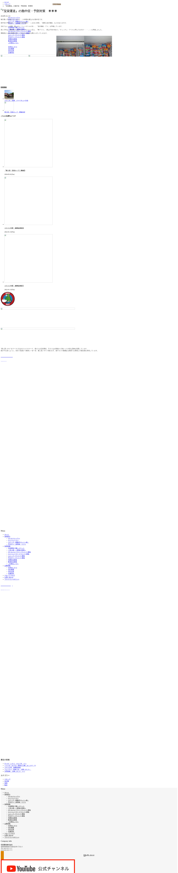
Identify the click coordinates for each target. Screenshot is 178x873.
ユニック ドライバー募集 (16, 35)
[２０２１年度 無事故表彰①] (28, 282)
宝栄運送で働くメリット (16, 27)
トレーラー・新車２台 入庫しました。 (17, 769)
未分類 (6, 781)
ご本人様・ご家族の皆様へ (17, 29)
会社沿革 (11, 50)
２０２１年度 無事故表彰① (14, 286)
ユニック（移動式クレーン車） (18, 21)
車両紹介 (7, 15)
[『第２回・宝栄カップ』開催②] (28, 166)
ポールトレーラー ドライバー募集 (19, 31)
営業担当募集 (12, 39)
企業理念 (11, 52)
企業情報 (7, 45)
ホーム (6, 13)
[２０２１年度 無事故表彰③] (28, 224)
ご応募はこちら (13, 43)
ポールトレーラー (14, 17)
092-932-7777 (57, 4)
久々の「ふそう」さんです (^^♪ (15, 763)
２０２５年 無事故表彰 (12, 767)
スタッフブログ (9, 54)
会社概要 (11, 49)
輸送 (5, 785)
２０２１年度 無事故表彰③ (14, 228)
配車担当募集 (12, 41)
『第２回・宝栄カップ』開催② (14, 170)
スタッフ (4, 87)
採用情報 (7, 25)
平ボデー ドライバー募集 (16, 37)
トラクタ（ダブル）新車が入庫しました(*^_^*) (20, 765)
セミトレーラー (13, 19)
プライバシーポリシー (11, 58)
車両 (5, 783)
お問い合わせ (8, 56)
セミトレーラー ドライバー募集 (18, 33)
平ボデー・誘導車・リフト (17, 23)
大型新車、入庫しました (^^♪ (14, 771)
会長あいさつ (12, 47)
